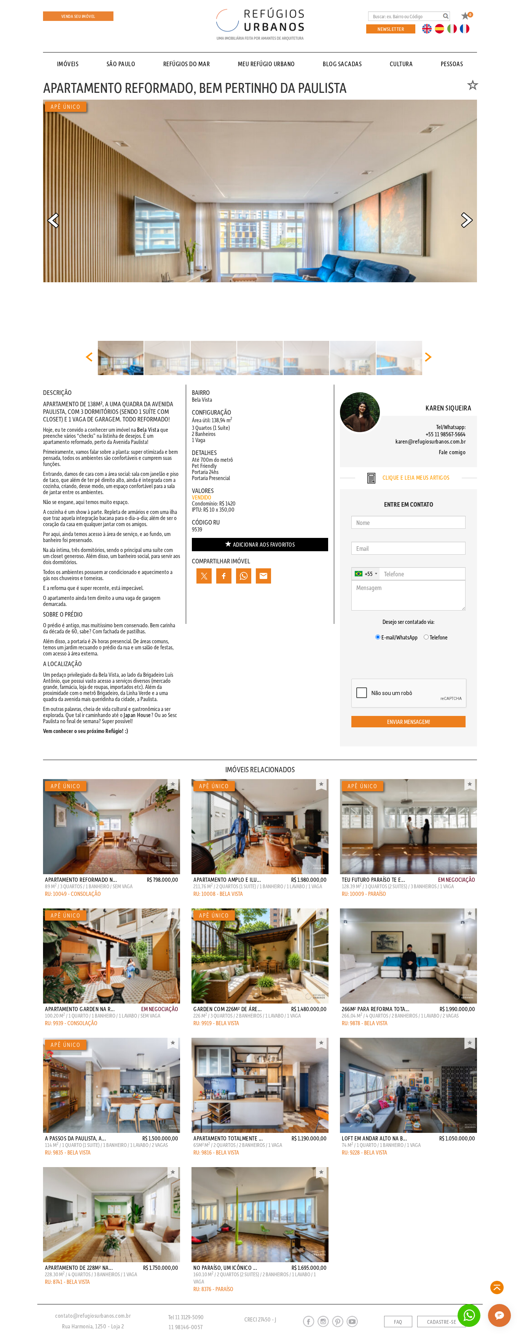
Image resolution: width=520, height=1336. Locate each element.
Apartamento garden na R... (80, 1009)
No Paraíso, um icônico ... (225, 1267)
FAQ (398, 1322)
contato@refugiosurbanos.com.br (93, 1315)
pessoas (452, 64)
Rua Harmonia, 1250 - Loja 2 (93, 1326)
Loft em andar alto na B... (374, 1138)
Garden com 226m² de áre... (227, 1009)
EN (429, 28)
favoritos (264, 544)
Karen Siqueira (448, 407)
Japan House (137, 715)
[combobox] (366, 574)
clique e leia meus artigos (415, 477)
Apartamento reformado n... (81, 879)
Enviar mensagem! (408, 721)
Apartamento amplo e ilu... (227, 879)
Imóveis (68, 64)
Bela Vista (148, 429)
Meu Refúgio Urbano (266, 64)
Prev (53, 220)
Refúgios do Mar (186, 64)
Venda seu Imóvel (78, 16)
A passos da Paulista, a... (75, 1138)
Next (467, 220)
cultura (401, 64)
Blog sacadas (342, 64)
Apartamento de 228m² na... (79, 1267)
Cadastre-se (441, 1322)
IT (455, 28)
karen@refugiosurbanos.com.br (431, 441)
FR (466, 28)
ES (441, 28)
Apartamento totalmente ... (228, 1138)
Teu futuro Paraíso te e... (373, 879)
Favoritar (172, 784)
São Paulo (121, 64)
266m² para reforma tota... (375, 1009)
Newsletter (391, 28)
